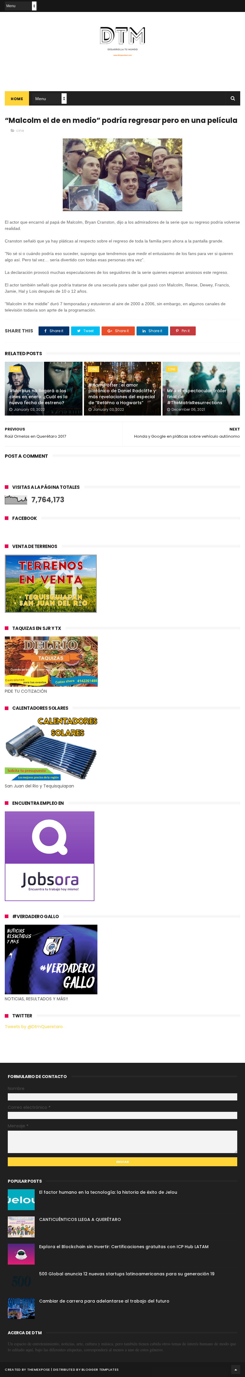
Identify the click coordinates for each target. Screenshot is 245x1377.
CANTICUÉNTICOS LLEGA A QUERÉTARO (80, 1219)
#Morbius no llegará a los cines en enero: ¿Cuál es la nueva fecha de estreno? (38, 396)
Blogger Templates (100, 1369)
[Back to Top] (235, 1369)
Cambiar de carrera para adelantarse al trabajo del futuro (104, 1301)
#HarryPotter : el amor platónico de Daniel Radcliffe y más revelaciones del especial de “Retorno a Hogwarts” (122, 394)
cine (20, 130)
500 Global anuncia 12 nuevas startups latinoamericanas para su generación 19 (127, 1274)
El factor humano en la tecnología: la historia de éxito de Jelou (108, 1192)
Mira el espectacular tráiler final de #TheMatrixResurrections (196, 396)
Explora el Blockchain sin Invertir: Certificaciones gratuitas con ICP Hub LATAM (124, 1247)
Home (17, 98)
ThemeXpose (38, 1369)
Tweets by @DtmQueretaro (34, 1027)
